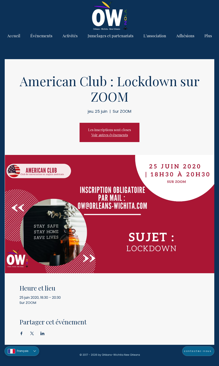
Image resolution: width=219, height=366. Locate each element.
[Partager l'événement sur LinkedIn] (42, 333)
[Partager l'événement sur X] (32, 333)
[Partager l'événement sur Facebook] (21, 333)
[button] (41, 35)
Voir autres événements (109, 135)
